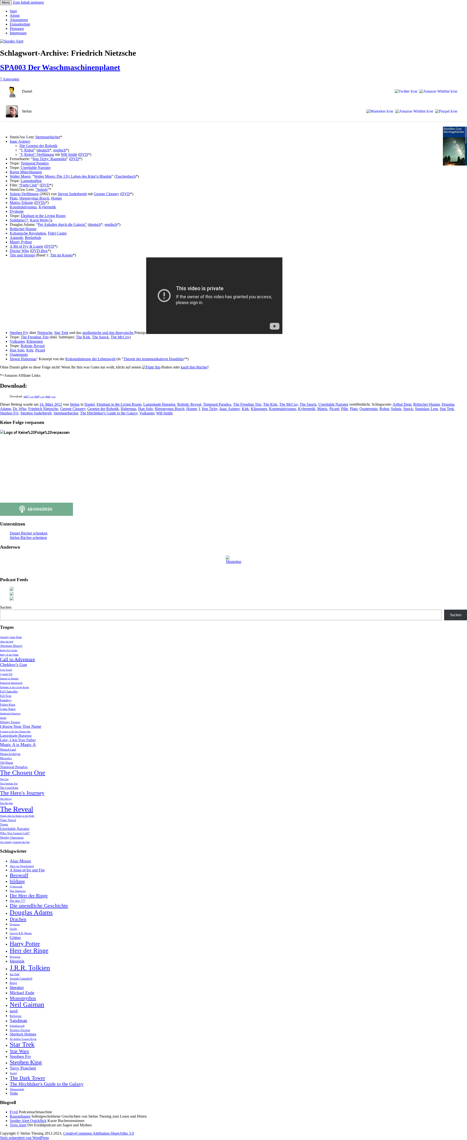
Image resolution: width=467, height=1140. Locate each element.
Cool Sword (6, 669)
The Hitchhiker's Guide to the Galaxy (108, 413)
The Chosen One (22, 772)
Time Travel (8, 820)
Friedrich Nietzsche (43, 409)
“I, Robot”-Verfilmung (36, 154)
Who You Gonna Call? (15, 833)
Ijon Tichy (209, 409)
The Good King (9, 787)
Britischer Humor (23, 229)
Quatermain (19, 354)
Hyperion (15, 957)
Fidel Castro (57, 233)
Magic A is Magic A (18, 744)
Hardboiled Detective (10, 713)
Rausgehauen (20, 1116)
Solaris (396, 409)
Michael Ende (22, 992)
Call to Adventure (17, 659)
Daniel (89, 404)
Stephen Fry (19, 333)
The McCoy (120, 337)
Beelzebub (33, 238)
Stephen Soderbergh (36, 413)
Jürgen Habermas (23, 359)
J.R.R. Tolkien (30, 968)
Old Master (6, 762)
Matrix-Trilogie (21, 203)
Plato (14, 198)
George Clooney (106, 194)
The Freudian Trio (35, 337)
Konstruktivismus (23, 207)
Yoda (14, 1093)
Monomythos (23, 998)
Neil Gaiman (27, 1004)
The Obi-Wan (6, 803)
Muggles (6, 758)
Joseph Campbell (21, 978)
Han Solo (17, 350)
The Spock (100, 337)
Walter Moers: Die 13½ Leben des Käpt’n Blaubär (73, 176)
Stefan (75, 404)
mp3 (29, 396)
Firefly (13, 929)
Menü (6, 2)
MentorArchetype (10, 754)
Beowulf (19, 875)
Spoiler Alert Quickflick (28, 1121)
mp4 (39, 396)
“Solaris (41, 189)
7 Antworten (9, 79)
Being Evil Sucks (8, 650)
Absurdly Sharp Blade (11, 637)
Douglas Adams (31, 912)
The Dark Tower (27, 1078)
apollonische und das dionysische (108, 333)
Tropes (4, 824)
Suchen (5, 607)
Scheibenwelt (17, 1026)
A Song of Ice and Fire (27, 870)
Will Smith (69, 154)
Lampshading (31, 181)
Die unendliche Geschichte (39, 906)
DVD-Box (39, 251)
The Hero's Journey (22, 793)
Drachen (18, 919)
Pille (344, 409)
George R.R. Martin (21, 933)
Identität (17, 961)
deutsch (43, 150)
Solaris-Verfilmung (24, 194)
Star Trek (61, 333)
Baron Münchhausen (26, 172)
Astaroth (16, 238)
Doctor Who (19, 251)
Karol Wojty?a (41, 220)
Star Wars (19, 1051)
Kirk (29, 350)
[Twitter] (405, 91)
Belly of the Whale (9, 654)
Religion (15, 1016)
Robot (384, 409)
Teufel (13, 1073)
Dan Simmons (18, 891)
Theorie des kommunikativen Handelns (153, 359)
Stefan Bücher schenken (28, 537)
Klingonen (35, 341)
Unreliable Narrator (36, 168)
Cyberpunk (16, 886)
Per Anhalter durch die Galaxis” (62, 224)
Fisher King (7, 704)
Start (13, 11)
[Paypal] (445, 111)
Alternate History (11, 646)
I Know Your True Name (20, 726)
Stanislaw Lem (426, 409)
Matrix (322, 409)
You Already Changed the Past (15, 842)
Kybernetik (47, 207)
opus (50, 396)
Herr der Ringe (29, 950)
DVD (83, 154)
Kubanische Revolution (28, 233)
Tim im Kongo (61, 255)
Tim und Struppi (22, 255)
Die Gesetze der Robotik (38, 146)
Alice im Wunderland (22, 866)
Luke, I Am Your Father (18, 740)
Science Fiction (20, 1030)
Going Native (8, 709)
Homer (56, 198)
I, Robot (27, 150)
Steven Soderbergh (72, 194)
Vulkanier (17, 341)
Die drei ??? (17, 901)
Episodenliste (20, 24)
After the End (6, 641)
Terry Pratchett (23, 1068)
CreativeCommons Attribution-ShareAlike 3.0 (98, 1133)
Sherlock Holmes (23, 1034)
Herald (3, 718)
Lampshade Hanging (159, 404)
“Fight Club (28, 185)
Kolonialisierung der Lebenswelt (90, 359)
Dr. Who (19, 409)
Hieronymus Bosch (34, 198)
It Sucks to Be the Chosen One (15, 731)
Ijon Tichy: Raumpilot (49, 159)
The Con (4, 779)
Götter (15, 937)
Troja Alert (18, 1125)
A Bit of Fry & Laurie (26, 246)
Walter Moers (20, 176)
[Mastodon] (378, 111)
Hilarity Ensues (10, 722)
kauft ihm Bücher (194, 367)
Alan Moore (20, 861)
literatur (17, 987)
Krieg (13, 983)
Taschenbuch (126, 176)
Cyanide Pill (6, 674)
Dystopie (17, 211)
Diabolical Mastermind (11, 683)
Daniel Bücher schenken (28, 533)
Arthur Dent (402, 404)
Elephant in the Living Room (43, 216)
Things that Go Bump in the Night (17, 816)
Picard (40, 350)
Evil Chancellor (9, 691)
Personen (17, 28)
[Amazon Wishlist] (437, 91)
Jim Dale (14, 974)
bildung (17, 881)
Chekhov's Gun (13, 664)
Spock (408, 409)
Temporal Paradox (35, 163)
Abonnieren (19, 20)
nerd (14, 1010)
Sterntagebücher (47, 137)
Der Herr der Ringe (29, 895)
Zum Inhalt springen (28, 2)
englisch (59, 150)
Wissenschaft (17, 1089)
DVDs (40, 203)
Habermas (128, 409)
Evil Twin (5, 696)
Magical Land (8, 749)
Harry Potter (25, 943)
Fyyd (14, 1112)
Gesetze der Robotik (103, 409)
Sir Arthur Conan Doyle (23, 1039)
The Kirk (83, 337)
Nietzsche (44, 333)
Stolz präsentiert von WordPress (24, 1138)
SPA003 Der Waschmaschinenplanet (60, 67)
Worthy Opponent (12, 837)
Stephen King (26, 1062)
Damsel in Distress (9, 678)
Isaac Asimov (20, 141)
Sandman (18, 1020)
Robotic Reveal (33, 346)
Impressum (18, 33)
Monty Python (21, 242)
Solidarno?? (19, 220)
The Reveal (16, 809)
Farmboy (6, 700)
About (14, 15)
